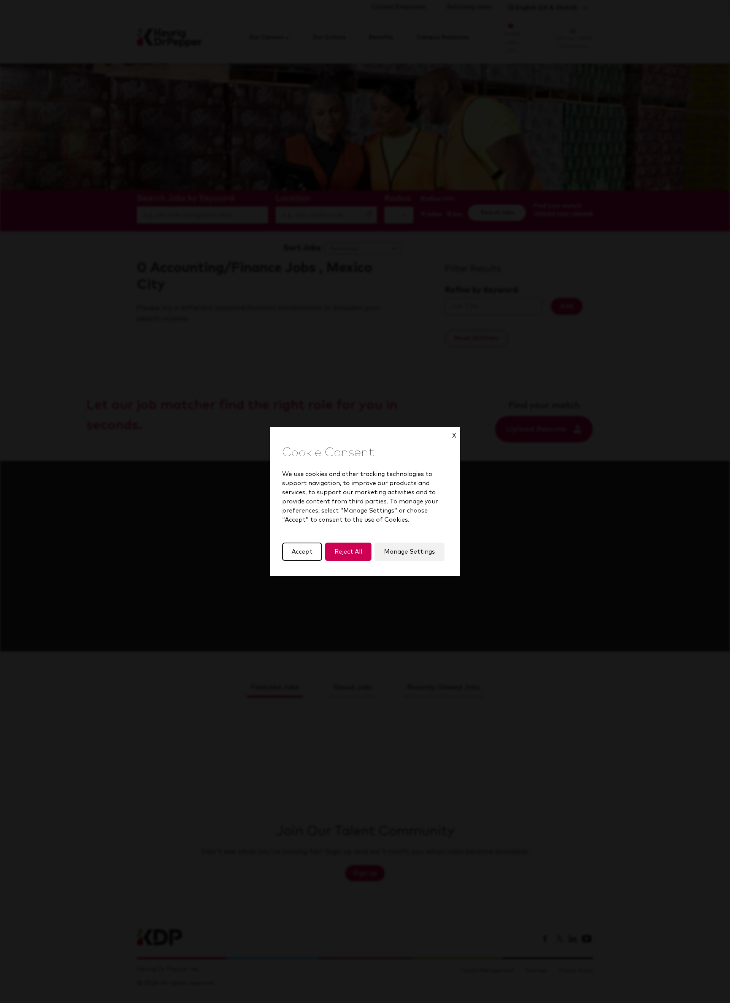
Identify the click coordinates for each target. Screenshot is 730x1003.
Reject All (348, 552)
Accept (302, 552)
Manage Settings (409, 552)
